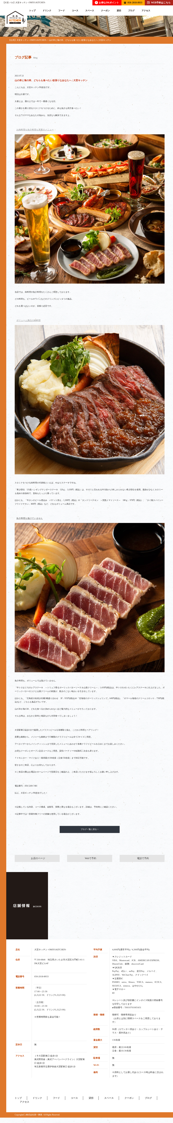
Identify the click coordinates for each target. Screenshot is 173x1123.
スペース (89, 10)
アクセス (146, 10)
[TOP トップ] (16, 17)
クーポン (105, 10)
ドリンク (47, 10)
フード (61, 10)
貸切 (119, 10)
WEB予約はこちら (161, 2)
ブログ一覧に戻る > (89, 829)
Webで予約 (90, 858)
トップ (32, 10)
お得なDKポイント (107, 2)
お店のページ (38, 858)
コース (75, 10)
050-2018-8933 (135, 2)
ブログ (131, 10)
